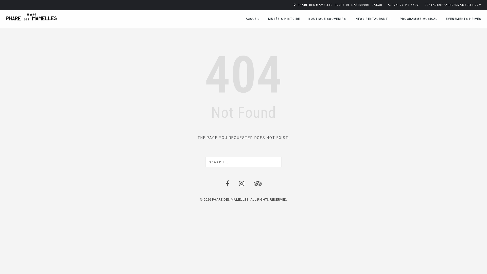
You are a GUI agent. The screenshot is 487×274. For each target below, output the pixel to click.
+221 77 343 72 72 (405, 5)
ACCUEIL (253, 19)
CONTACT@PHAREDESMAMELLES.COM (453, 5)
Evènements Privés (463, 19)
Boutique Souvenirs (327, 19)
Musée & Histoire (284, 19)
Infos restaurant (373, 19)
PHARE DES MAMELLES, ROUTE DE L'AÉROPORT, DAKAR (340, 5)
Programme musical (419, 19)
